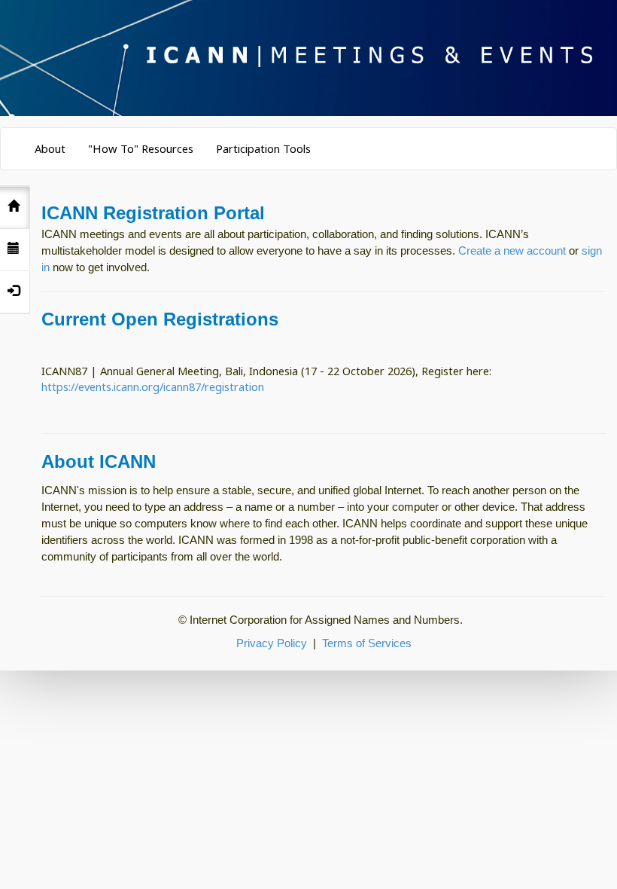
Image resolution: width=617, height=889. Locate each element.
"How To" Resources (140, 148)
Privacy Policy (271, 643)
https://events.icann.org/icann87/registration (152, 386)
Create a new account (512, 251)
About (50, 148)
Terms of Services (367, 643)
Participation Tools (263, 148)
